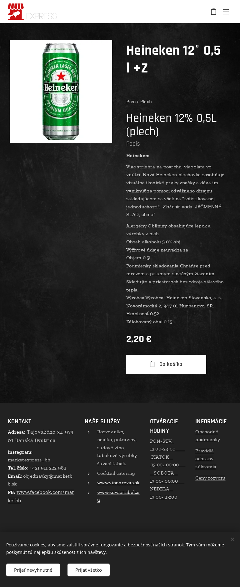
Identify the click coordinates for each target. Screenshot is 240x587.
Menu (226, 11)
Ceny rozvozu (210, 478)
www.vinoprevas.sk (118, 482)
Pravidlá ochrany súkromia (205, 459)
